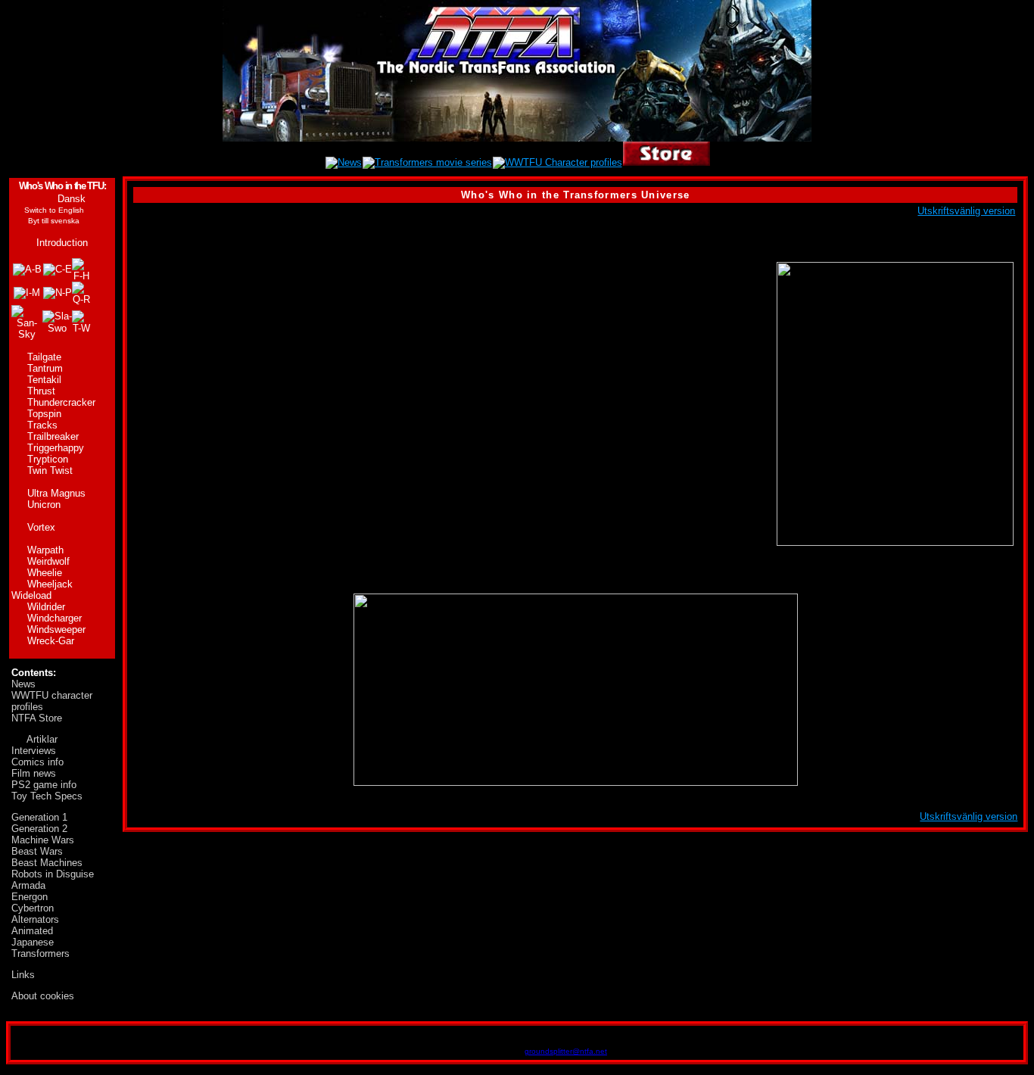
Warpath (45, 550)
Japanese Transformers (40, 947)
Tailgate (44, 357)
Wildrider (46, 606)
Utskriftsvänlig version (966, 211)
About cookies (42, 996)
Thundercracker (61, 402)
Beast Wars (37, 851)
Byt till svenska (53, 221)
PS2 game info (43, 784)
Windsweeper (56, 629)
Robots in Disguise (52, 874)
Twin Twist (50, 470)
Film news (33, 773)
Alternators (35, 919)
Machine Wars (42, 840)
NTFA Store (36, 718)
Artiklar (42, 739)
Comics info (37, 762)
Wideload (31, 595)
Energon (29, 896)
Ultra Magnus (56, 493)
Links (23, 974)
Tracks (42, 425)
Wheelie (44, 572)
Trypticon (47, 459)
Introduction (62, 242)
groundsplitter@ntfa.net (566, 1051)
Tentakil (44, 379)
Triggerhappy (55, 447)
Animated (32, 930)
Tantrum (45, 368)
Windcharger (54, 618)
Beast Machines (47, 862)
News (23, 684)
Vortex (41, 527)
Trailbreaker (53, 436)
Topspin (44, 413)
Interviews (33, 750)
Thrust (41, 391)
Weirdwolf (48, 561)
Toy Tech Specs (47, 796)
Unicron (44, 504)
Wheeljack (50, 584)
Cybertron (32, 908)
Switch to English (54, 210)
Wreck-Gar (50, 641)
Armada (28, 885)
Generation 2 (39, 828)
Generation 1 (39, 817)
